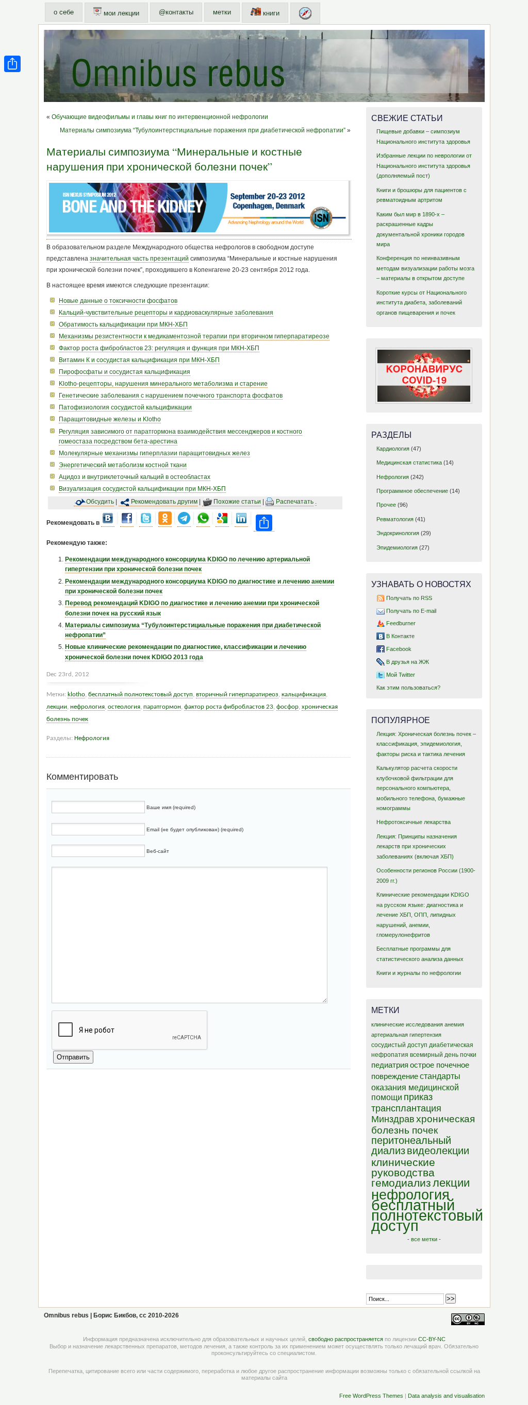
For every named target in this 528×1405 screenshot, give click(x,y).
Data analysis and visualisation (446, 1396)
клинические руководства (403, 1167)
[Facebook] (127, 523)
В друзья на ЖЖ (407, 662)
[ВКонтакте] (107, 523)
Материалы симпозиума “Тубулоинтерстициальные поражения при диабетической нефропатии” (202, 130)
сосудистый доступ (399, 1045)
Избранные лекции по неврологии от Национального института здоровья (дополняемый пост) (424, 165)
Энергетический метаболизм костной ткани (123, 465)
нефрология (87, 707)
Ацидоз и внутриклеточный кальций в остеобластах (134, 477)
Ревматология (395, 519)
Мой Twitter (400, 675)
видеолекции (438, 1150)
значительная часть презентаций (139, 258)
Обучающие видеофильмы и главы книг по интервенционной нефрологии (160, 117)
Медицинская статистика (409, 462)
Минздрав (393, 1119)
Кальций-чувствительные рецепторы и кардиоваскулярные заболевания (166, 312)
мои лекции (120, 13)
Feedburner (401, 623)
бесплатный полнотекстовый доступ (140, 694)
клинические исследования (407, 1024)
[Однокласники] (165, 523)
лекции (56, 707)
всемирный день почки (443, 1054)
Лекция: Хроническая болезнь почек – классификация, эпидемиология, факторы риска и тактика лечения (426, 744)
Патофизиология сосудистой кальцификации (125, 407)
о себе (64, 12)
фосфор (287, 707)
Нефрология (91, 738)
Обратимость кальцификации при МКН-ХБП (123, 324)
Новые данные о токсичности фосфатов (118, 300)
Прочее (386, 505)
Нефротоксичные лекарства (413, 822)
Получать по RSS (409, 598)
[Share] (12, 64)
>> (451, 1299)
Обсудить (100, 501)
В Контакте (400, 636)
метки (222, 12)
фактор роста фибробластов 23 (228, 707)
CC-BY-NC (432, 1339)
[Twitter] (146, 523)
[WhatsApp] (203, 523)
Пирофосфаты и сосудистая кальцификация (124, 371)
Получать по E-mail (411, 611)
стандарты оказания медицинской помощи (415, 1087)
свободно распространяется (345, 1339)
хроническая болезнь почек (423, 1124)
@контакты (176, 12)
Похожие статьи (237, 501)
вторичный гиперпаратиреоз (237, 694)
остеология (124, 707)
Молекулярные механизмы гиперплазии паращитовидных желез (154, 453)
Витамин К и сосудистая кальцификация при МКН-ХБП (139, 360)
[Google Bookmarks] (222, 523)
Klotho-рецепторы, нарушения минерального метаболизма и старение (163, 383)
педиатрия (389, 1065)
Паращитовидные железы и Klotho (110, 419)
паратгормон (162, 707)
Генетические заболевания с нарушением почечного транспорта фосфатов (171, 395)
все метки (424, 1239)
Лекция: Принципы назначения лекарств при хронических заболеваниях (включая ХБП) (416, 846)
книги (270, 13)
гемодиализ (401, 1183)
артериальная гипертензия (406, 1035)
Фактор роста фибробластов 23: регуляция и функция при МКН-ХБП (159, 348)
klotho (76, 694)
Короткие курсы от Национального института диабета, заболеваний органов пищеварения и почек (421, 302)
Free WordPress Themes (371, 1396)
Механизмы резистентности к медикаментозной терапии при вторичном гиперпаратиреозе (194, 336)
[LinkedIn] (241, 523)
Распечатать (295, 501)
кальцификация (304, 694)
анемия (454, 1024)
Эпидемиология (397, 547)
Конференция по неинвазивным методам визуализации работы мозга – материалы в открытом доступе (425, 268)
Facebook (398, 649)
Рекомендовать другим (164, 501)
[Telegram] (184, 523)
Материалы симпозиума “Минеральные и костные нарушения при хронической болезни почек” (174, 159)
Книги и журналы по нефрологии (418, 973)
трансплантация (406, 1108)
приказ (418, 1097)
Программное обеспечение (412, 491)
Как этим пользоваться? (408, 687)
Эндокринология (397, 533)
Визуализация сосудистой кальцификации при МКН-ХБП (142, 488)
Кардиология (392, 449)
